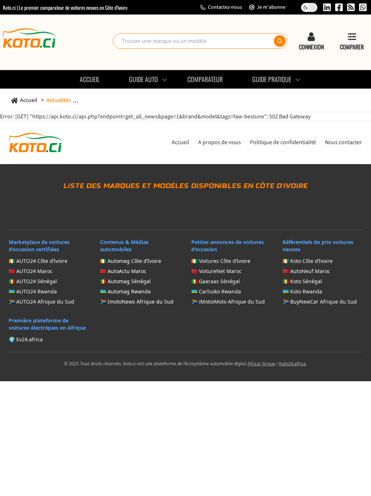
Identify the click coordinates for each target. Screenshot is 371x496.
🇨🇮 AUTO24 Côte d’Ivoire (38, 260)
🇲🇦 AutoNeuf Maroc (306, 271)
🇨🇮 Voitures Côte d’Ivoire (220, 260)
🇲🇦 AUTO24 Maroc (31, 271)
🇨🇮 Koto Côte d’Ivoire (308, 260)
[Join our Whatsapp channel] (363, 7)
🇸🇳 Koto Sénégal (302, 281)
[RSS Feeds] (351, 7)
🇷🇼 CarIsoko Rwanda (216, 291)
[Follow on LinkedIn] (327, 7)
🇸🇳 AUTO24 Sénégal (33, 281)
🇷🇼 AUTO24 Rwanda (33, 291)
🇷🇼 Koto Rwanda (302, 291)
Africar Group (261, 364)
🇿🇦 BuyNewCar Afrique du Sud (320, 301)
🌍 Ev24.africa (26, 339)
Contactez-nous (225, 7)
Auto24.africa (292, 364)
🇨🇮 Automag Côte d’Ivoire (130, 260)
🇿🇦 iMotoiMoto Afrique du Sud (228, 301)
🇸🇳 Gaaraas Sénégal (215, 281)
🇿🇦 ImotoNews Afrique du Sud (137, 301)
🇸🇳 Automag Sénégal (125, 281)
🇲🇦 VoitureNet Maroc (216, 271)
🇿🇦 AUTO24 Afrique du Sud (41, 301)
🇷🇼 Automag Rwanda (125, 291)
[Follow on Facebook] (339, 7)
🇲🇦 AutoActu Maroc (123, 271)
